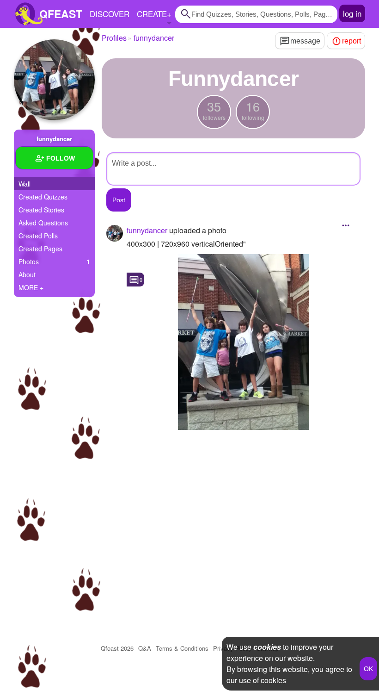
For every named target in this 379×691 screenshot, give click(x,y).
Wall (24, 183)
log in (352, 13)
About (27, 274)
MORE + (30, 287)
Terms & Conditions (182, 648)
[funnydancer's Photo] (244, 342)
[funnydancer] (54, 79)
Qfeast (117, 648)
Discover (109, 13)
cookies (267, 646)
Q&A (144, 648)
